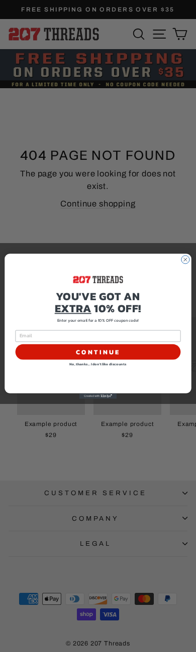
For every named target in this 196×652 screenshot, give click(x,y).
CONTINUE (98, 352)
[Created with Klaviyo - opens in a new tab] (98, 395)
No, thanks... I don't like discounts (97, 364)
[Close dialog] (185, 259)
